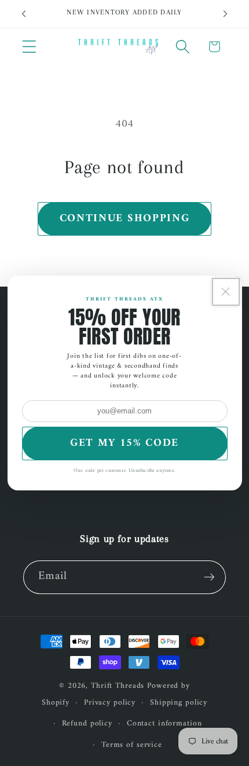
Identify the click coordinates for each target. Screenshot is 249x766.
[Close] (226, 292)
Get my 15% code (124, 443)
